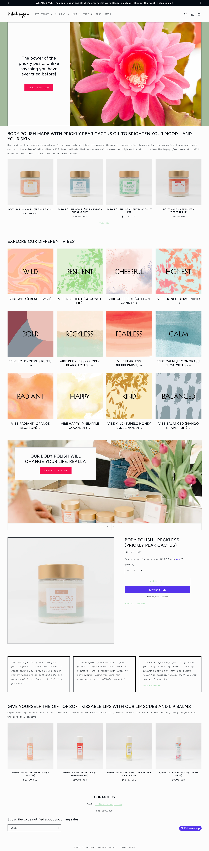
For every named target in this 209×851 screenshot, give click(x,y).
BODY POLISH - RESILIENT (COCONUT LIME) (129, 211)
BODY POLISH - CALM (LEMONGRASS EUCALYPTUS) (80, 211)
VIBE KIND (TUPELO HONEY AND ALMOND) (129, 426)
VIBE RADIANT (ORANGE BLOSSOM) (30, 426)
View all (104, 223)
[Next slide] (107, 526)
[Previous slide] (94, 526)
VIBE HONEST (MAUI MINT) (178, 299)
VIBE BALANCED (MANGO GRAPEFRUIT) (178, 426)
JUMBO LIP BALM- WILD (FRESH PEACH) (30, 774)
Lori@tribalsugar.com (108, 804)
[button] (43, 14)
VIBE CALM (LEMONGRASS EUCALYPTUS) (178, 363)
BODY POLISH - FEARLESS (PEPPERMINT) (178, 211)
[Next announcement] (200, 3)
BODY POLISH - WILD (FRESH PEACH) (30, 209)
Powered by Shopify (106, 847)
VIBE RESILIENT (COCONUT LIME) (80, 301)
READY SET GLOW (39, 87)
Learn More (150, 685)
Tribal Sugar (89, 847)
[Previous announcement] (8, 3)
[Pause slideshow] (114, 526)
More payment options (157, 597)
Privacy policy (127, 847)
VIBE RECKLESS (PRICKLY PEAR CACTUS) (80, 363)
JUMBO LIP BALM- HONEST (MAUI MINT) (178, 774)
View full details (136, 603)
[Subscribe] (57, 827)
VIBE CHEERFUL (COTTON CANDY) (129, 301)
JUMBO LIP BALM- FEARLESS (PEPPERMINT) (80, 774)
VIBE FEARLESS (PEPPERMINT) (128, 363)
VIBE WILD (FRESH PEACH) (30, 299)
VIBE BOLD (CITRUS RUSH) (30, 361)
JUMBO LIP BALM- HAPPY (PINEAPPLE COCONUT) (129, 774)
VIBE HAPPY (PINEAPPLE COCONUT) (80, 426)
